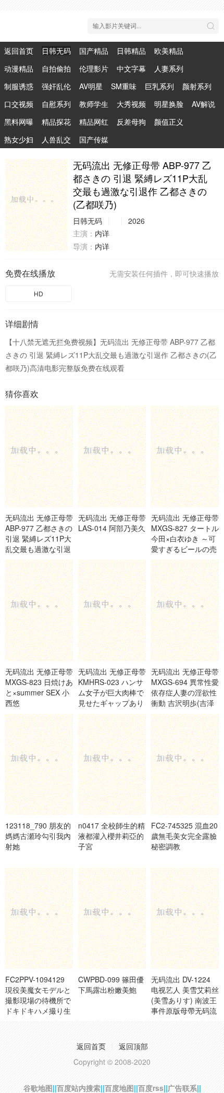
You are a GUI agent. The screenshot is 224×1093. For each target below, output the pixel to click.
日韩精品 (131, 50)
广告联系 (182, 1088)
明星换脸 (168, 104)
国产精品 (93, 50)
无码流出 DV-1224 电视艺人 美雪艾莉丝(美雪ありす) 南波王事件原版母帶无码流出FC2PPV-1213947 (185, 1000)
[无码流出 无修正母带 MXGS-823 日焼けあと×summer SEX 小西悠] (39, 610)
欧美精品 (168, 50)
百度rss (151, 1088)
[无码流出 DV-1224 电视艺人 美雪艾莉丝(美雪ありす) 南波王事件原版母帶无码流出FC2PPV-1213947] (185, 918)
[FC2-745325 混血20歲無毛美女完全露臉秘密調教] (185, 764)
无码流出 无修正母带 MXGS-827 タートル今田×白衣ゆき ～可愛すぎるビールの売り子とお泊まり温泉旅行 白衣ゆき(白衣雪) (185, 548)
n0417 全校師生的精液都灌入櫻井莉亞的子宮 (111, 835)
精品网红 (93, 121)
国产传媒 (93, 139)
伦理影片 (93, 68)
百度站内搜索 (79, 1088)
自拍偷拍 (56, 68)
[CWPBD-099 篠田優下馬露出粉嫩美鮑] (112, 918)
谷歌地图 (38, 1088)
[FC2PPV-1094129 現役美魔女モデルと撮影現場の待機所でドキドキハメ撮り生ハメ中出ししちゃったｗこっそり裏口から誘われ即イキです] (39, 918)
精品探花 (56, 121)
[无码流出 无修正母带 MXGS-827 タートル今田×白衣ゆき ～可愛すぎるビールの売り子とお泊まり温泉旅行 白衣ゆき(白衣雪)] (185, 456)
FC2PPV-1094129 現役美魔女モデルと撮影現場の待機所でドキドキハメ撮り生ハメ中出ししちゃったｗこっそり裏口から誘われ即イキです (38, 1010)
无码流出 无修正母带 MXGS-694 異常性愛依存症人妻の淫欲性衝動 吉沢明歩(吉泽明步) (185, 692)
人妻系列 (168, 68)
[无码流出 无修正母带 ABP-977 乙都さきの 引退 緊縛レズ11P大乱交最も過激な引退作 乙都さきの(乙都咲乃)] (36, 205)
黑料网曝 (18, 121)
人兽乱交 (56, 139)
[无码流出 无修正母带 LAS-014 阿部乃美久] (112, 456)
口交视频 (18, 104)
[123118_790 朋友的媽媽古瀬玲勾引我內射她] (39, 764)
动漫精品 (18, 68)
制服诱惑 (18, 86)
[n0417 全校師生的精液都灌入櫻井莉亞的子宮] (112, 764)
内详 (102, 233)
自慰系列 (56, 104)
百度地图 (119, 1088)
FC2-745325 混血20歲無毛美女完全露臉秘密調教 (184, 835)
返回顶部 (133, 1046)
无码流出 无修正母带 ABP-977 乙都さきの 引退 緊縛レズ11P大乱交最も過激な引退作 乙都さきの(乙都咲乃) (39, 543)
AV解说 (203, 104)
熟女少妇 (18, 139)
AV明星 (91, 86)
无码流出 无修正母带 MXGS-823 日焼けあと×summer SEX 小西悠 (39, 687)
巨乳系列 (159, 86)
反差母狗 (131, 121)
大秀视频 (131, 104)
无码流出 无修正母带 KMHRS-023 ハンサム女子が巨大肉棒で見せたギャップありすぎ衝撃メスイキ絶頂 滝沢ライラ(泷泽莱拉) (112, 702)
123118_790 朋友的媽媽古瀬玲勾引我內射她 (38, 835)
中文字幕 (131, 68)
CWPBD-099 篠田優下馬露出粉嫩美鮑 (111, 984)
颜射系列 (196, 86)
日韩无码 (56, 50)
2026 (136, 220)
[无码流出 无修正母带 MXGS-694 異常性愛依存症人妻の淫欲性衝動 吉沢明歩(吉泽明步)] (185, 610)
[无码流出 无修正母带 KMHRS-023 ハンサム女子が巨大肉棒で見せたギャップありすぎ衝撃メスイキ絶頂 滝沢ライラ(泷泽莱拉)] (112, 610)
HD (38, 293)
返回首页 (18, 50)
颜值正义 (168, 121)
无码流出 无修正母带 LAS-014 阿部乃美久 (112, 522)
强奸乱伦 (56, 86)
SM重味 (123, 86)
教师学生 (93, 104)
